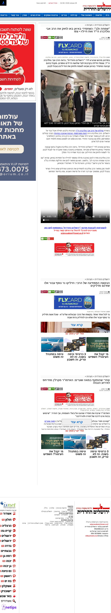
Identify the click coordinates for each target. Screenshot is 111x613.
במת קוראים (60, 518)
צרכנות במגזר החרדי (57, 522)
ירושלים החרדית (102, 25)
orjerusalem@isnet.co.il (72, 233)
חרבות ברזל (94, 57)
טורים (64, 15)
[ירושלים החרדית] (93, 516)
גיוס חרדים (102, 409)
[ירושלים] (97, 12)
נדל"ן (46, 508)
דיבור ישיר (69, 518)
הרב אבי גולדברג (51, 57)
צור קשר (15, 15)
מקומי (71, 508)
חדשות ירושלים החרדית (81, 57)
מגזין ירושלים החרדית (36, 523)
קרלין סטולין (100, 410)
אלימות (89, 409)
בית (107, 15)
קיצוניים (92, 410)
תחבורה (65, 515)
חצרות (90, 25)
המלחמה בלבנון (62, 57)
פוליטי (52, 508)
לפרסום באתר (41, 3)
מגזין (24, 15)
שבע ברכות (73, 409)
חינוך (71, 511)
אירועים (57, 511)
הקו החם (55, 525)
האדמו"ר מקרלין (63, 409)
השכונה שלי (86, 15)
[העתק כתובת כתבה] (59, 38)
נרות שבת (90, 311)
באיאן (71, 57)
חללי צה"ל (102, 57)
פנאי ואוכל (49, 523)
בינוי (71, 515)
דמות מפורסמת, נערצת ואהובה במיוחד (70, 133)
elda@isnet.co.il (91, 536)
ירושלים (95, 409)
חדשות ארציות (61, 508)
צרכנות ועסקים (51, 15)
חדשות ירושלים (52, 409)
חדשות (99, 15)
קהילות (74, 15)
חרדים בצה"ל (84, 410)
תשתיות (57, 515)
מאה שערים (82, 409)
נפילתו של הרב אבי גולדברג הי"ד (90, 130)
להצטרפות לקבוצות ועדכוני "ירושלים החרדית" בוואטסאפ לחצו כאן (75, 228)
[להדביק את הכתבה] (50, 239)
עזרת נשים (35, 15)
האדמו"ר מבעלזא (100, 311)
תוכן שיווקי (69, 522)
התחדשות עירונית (66, 513)
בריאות (4, 15)
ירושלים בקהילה (46, 511)
